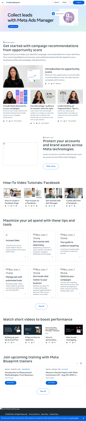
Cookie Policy (54, 414)
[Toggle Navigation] (2, 2)
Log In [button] (79, 2)
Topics (65, 2)
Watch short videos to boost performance (37, 319)
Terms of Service (34, 414)
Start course (50, 166)
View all (41, 306)
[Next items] (81, 363)
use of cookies (73, 418)
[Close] (83, 418)
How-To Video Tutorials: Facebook (31, 183)
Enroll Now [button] (10, 383)
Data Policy (44, 414)
